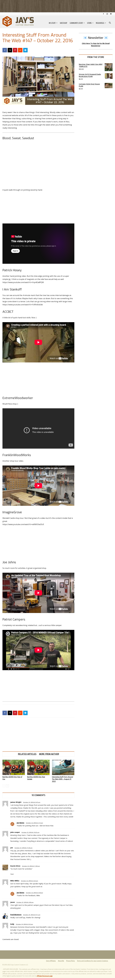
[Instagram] (107, 13)
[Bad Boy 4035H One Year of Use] (13, 767)
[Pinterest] (15, 50)
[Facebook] (103, 13)
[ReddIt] (20, 50)
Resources (100, 23)
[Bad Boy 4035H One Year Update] (38, 767)
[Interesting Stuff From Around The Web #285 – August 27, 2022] (63, 767)
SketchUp (63, 23)
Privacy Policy (70, 961)
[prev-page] (3, 785)
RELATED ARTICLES (27, 754)
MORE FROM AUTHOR (49, 754)
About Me (61, 961)
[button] (110, 23)
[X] (10, 50)
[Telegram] (25, 50)
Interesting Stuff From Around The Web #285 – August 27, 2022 (62, 779)
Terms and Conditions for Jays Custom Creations (92, 961)
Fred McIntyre (15, 915)
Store (89, 23)
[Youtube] (111, 13)
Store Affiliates (51, 961)
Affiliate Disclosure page (45, 976)
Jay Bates (20, 823)
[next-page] (7, 785)
